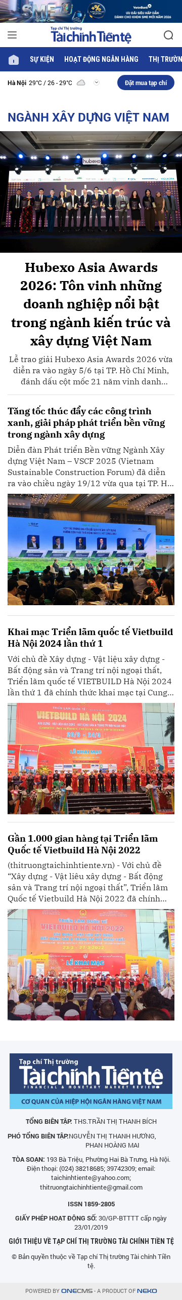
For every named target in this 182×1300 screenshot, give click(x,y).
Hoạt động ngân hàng (101, 59)
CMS (77, 1291)
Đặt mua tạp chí (146, 82)
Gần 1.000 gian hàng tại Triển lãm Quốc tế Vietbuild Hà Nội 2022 (83, 844)
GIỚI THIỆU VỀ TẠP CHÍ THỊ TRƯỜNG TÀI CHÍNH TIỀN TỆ (91, 1241)
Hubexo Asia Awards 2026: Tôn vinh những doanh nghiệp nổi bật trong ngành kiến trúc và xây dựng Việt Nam (91, 303)
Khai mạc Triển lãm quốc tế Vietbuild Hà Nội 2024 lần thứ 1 (90, 637)
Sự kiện (42, 59)
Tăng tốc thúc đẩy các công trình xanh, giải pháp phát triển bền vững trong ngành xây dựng (86, 423)
